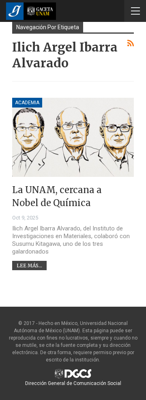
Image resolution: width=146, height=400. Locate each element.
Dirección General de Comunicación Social (73, 383)
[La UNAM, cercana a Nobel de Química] (73, 137)
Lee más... (29, 265)
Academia (27, 102)
